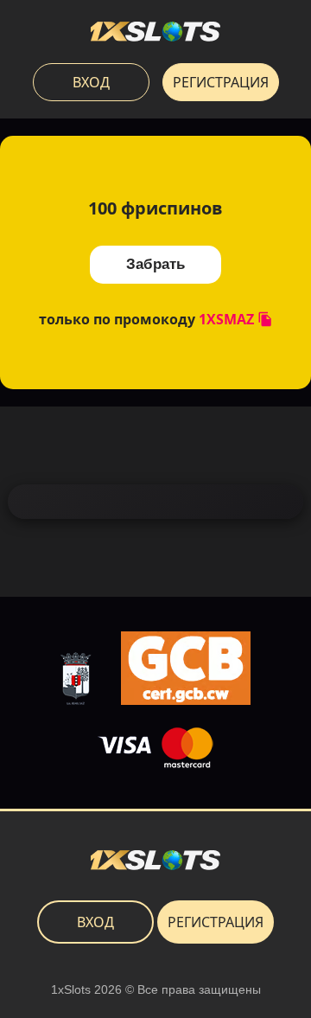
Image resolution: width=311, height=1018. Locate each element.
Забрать (155, 264)
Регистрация (221, 82)
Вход (91, 82)
